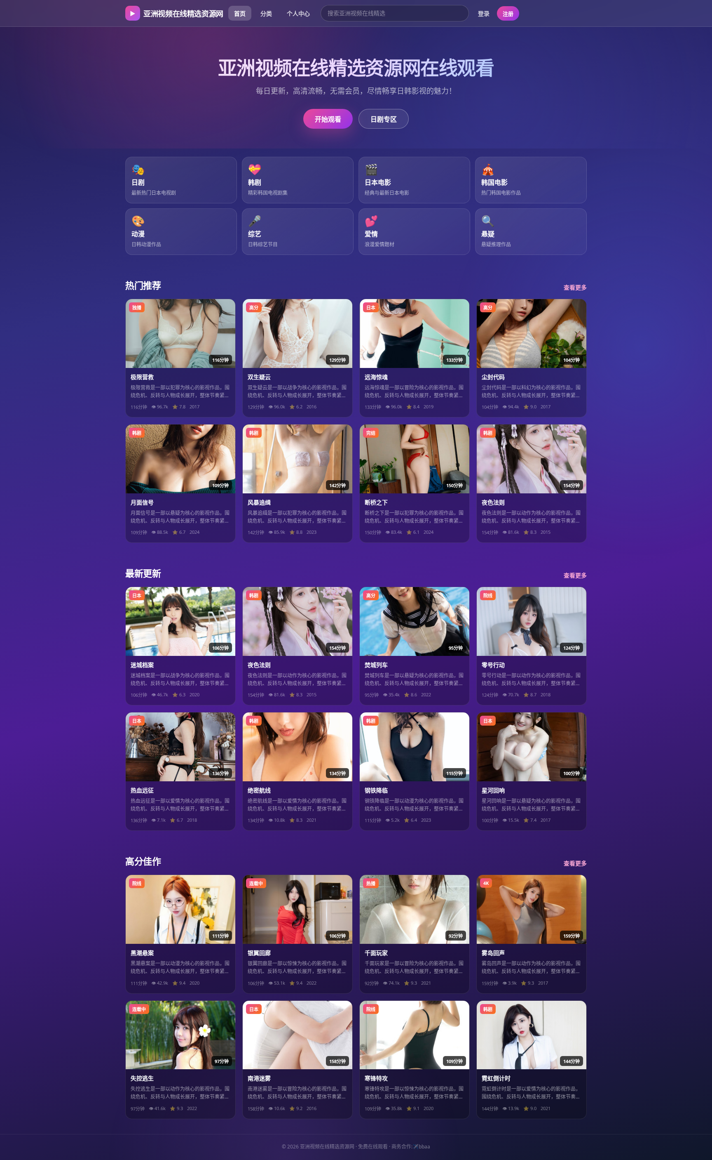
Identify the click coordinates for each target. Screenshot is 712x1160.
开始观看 (328, 119)
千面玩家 (376, 953)
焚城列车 (376, 665)
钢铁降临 (376, 790)
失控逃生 (142, 1078)
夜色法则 (493, 502)
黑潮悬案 (142, 953)
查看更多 (575, 287)
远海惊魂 (376, 377)
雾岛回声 (493, 953)
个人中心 (298, 13)
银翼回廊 (259, 953)
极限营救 (142, 377)
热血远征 (142, 790)
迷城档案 (142, 665)
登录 (484, 13)
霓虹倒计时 (496, 1078)
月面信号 (142, 502)
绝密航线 (259, 790)
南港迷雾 (259, 1078)
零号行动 (493, 665)
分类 (266, 13)
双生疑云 (259, 377)
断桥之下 (376, 502)
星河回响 (493, 790)
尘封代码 (493, 377)
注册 (508, 13)
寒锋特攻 (376, 1078)
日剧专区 (383, 119)
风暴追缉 (259, 502)
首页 (240, 13)
